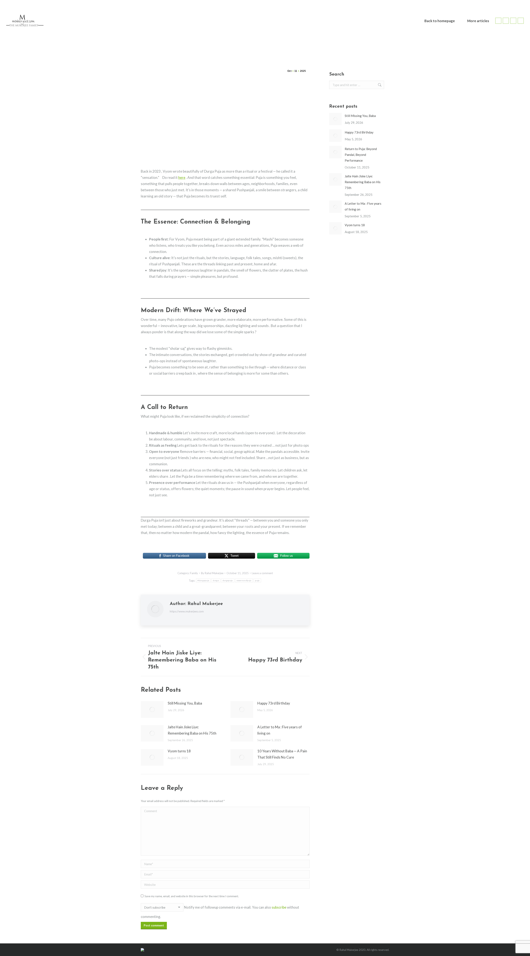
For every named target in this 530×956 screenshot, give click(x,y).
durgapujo (228, 580)
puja (257, 580)
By (212, 573)
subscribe (279, 907)
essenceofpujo (244, 580)
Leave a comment (262, 573)
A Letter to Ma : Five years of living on (279, 730)
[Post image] (152, 709)
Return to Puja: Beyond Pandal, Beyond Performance (361, 154)
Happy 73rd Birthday (273, 703)
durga (216, 580)
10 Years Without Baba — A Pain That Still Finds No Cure (282, 754)
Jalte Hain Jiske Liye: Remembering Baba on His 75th (192, 730)
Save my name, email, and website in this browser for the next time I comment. (192, 896)
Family (194, 573)
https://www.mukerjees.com (187, 611)
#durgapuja (203, 580)
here (181, 177)
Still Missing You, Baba (185, 703)
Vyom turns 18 (179, 751)
